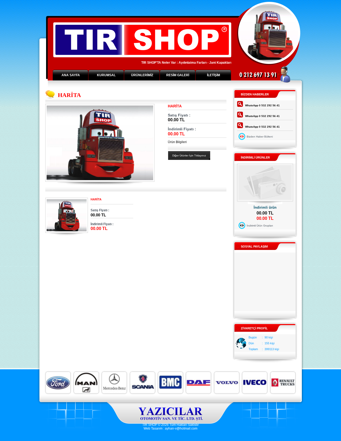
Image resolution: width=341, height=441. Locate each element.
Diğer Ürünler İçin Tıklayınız (189, 155)
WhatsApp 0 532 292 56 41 (262, 105)
